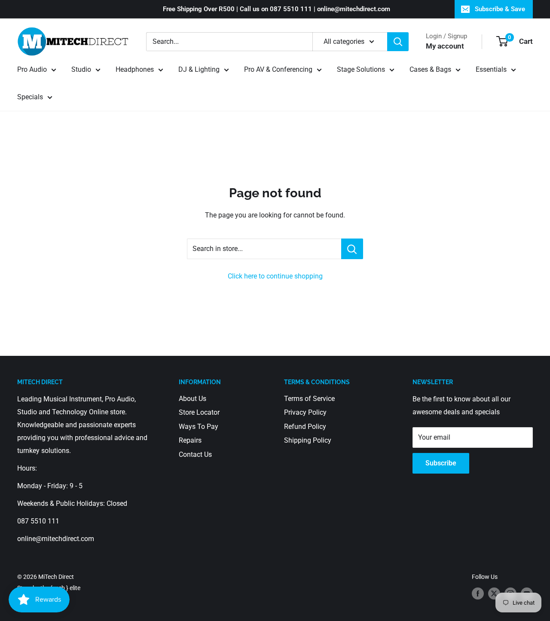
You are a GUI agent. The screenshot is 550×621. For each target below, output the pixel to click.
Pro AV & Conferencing (278, 69)
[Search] (398, 41)
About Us (192, 399)
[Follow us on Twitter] (494, 593)
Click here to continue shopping (275, 276)
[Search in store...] (352, 249)
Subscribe (440, 463)
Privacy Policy (305, 412)
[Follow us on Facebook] (478, 593)
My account (445, 46)
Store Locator (199, 412)
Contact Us (195, 454)
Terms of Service (309, 399)
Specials (30, 97)
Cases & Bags (430, 69)
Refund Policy (305, 426)
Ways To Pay (198, 426)
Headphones (135, 69)
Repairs (190, 440)
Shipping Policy (307, 440)
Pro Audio (32, 69)
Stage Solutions (361, 69)
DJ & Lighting (199, 69)
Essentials (491, 69)
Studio (81, 69)
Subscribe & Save (500, 9)
